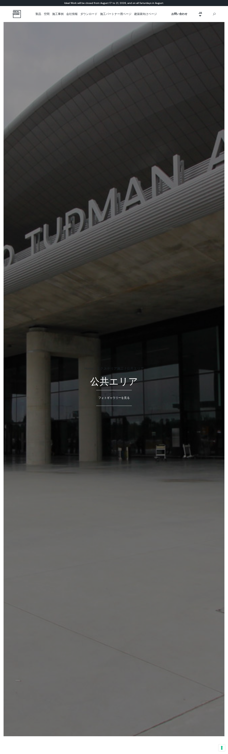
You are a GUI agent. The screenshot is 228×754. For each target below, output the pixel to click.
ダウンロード (88, 14)
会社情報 (72, 14)
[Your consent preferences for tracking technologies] (221, 747)
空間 (47, 14)
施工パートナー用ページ (115, 14)
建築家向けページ (145, 14)
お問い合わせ (179, 14)
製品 (38, 14)
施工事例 (58, 14)
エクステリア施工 (110, 368)
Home (89, 368)
